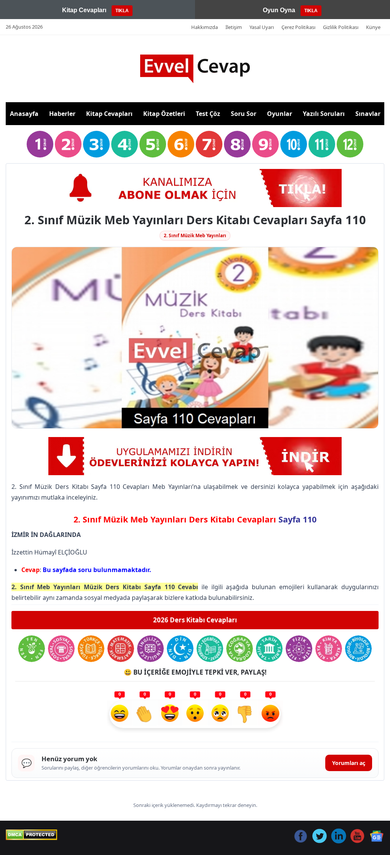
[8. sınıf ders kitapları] (237, 144)
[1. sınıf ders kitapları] (40, 144)
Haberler (62, 113)
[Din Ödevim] (180, 648)
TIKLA (122, 10)
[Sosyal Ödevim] (61, 648)
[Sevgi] (169, 714)
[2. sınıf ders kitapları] (68, 144)
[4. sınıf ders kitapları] (124, 144)
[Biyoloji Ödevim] (358, 648)
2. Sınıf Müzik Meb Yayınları (195, 235)
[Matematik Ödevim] (120, 648)
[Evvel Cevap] (195, 69)
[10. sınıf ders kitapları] (293, 144)
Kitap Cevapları (109, 113)
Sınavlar (367, 113)
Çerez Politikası (298, 27)
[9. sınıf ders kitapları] (265, 144)
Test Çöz (208, 113)
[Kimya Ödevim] (328, 648)
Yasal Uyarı (261, 27)
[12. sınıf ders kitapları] (350, 144)
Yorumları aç (348, 763)
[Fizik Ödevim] (299, 648)
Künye (373, 27)
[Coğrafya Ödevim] (239, 648)
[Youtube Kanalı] (195, 456)
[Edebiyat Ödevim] (210, 648)
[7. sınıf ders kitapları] (209, 144)
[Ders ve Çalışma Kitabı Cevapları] (195, 188)
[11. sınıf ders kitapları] (321, 144)
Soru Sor (243, 113)
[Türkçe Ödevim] (91, 648)
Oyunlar (279, 113)
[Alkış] (144, 714)
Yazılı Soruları (324, 113)
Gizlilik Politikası (340, 27)
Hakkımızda (204, 27)
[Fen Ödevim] (31, 648)
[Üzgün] (220, 714)
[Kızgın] (270, 714)
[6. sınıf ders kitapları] (181, 144)
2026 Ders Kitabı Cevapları (195, 620)
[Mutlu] (119, 714)
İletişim (233, 27)
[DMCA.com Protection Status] (31, 834)
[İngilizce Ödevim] (150, 648)
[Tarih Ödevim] (269, 648)
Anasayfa (24, 113)
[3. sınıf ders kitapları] (96, 144)
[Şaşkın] (195, 714)
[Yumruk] (245, 714)
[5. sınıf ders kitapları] (152, 144)
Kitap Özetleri (164, 113)
